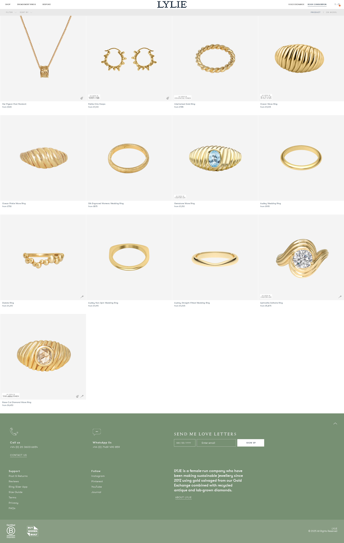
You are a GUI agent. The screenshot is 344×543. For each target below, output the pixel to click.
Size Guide (15, 492)
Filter (10, 12)
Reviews (14, 481)
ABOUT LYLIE (183, 497)
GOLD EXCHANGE (296, 4)
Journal (96, 492)
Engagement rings (26, 4)
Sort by (24, 12)
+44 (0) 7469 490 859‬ (106, 447)
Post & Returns (18, 476)
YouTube (96, 486)
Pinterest (97, 481)
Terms (12, 497)
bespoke (47, 4)
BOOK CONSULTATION (317, 4)
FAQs (12, 508)
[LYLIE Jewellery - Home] (172, 4)
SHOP (7, 4)
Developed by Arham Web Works (329, 534)
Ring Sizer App (18, 486)
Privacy (13, 502)
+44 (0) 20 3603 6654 (24, 447)
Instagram (98, 476)
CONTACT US (18, 455)
